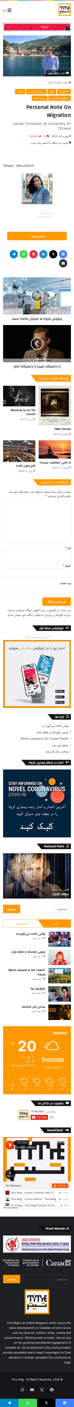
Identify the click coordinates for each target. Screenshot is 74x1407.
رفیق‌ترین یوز (60, 745)
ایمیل (67, 565)
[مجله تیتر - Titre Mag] (65, 9)
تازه (55, 923)
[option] (37, 876)
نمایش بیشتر (38, 236)
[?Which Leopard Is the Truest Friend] (59, 975)
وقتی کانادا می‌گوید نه (55, 725)
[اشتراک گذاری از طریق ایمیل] (63, 263)
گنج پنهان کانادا (25, 466)
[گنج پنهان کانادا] (19, 451)
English (64, 91)
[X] (53, 254)
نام (68, 548)
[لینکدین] (43, 254)
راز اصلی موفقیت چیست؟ (55, 462)
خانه (65, 82)
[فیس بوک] (63, 254)
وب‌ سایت (65, 583)
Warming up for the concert (23, 412)
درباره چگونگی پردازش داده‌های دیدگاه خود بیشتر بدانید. (39, 615)
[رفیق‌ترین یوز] (59, 994)
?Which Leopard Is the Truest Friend (44, 738)
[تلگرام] (14, 254)
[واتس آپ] (24, 254)
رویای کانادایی (36, 91)
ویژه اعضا (39, 98)
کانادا (58, 82)
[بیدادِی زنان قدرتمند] (59, 1012)
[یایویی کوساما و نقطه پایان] (59, 957)
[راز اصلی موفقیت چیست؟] (55, 449)
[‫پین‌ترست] (33, 254)
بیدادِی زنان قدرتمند (56, 751)
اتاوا (51, 82)
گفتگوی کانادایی (60, 98)
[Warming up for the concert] (19, 396)
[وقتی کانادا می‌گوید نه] (59, 939)
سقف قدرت (60, 894)
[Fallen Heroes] (55, 405)
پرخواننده (22, 923)
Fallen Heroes (62, 429)
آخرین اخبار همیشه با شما (37, 637)
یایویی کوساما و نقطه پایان (52, 732)
